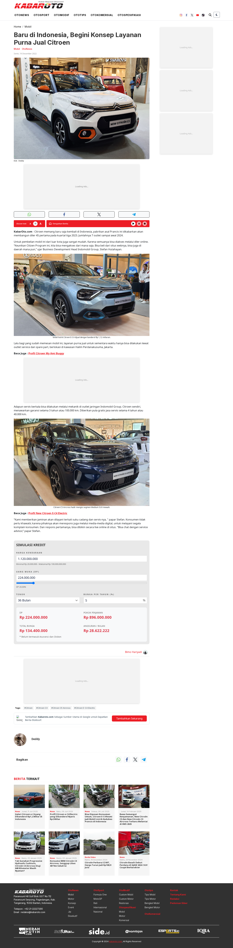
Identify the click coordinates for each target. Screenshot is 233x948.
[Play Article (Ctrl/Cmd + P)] (133, 223)
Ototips (80, 15)
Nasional (98, 911)
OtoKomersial (152, 914)
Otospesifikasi (129, 15)
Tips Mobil (150, 894)
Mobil (28, 26)
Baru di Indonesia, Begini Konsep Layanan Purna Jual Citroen (77, 38)
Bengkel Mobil (152, 903)
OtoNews (73, 890)
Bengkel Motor (152, 907)
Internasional (100, 907)
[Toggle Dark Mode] (217, 15)
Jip (69, 911)
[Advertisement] (81, 186)
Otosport (41, 15)
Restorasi (124, 903)
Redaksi (174, 898)
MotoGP (98, 898)
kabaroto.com (115, 941)
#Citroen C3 (42, 708)
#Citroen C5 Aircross (61, 708)
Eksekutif (72, 916)
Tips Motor (150, 898)
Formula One (100, 894)
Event (71, 907)
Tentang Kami (178, 894)
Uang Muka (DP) (27, 571)
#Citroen (28, 708)
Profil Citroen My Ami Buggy (46, 353)
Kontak (174, 890)
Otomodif (61, 15)
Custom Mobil (126, 894)
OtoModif (124, 890)
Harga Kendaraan (29, 552)
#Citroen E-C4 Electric (84, 708)
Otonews (21, 15)
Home (17, 26)
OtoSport (99, 890)
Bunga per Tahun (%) (99, 594)
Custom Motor (126, 898)
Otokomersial (102, 15)
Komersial (124, 920)
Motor (71, 898)
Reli (95, 903)
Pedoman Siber (179, 903)
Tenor (20, 594)
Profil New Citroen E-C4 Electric (47, 513)
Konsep (72, 903)
